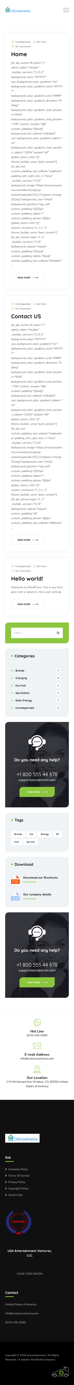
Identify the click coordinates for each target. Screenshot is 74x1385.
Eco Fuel (20, 685)
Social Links (15, 1195)
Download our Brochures (40, 879)
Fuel (16, 841)
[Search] (57, 633)
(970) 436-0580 (15, 1322)
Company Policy (18, 1169)
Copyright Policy (18, 1188)
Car (31, 834)
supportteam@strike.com (37, 780)
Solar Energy (23, 700)
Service (31, 841)
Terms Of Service (19, 1176)
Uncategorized (22, 41)
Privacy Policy (16, 1182)
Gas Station (22, 693)
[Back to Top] (67, 1379)
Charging (21, 678)
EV (57, 834)
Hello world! (27, 578)
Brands (19, 670)
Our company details (37, 896)
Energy (45, 834)
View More (33, 792)
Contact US (26, 316)
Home (19, 54)
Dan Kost (41, 41)
